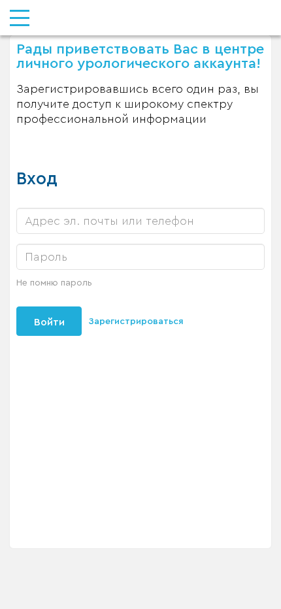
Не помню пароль (54, 283)
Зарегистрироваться (136, 321)
